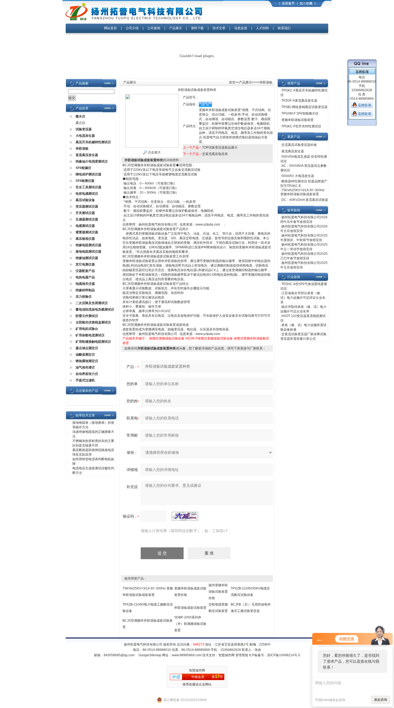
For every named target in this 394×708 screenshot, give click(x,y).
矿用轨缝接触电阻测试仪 (93, 342)
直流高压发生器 (87, 155)
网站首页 (110, 28)
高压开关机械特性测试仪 (93, 142)
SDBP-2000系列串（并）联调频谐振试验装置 (190, 623)
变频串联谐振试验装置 (297, 120)
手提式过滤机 (85, 380)
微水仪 (80, 116)
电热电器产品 (85, 277)
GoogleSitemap (150, 655)
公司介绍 (132, 28)
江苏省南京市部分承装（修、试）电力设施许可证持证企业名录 (302, 297)
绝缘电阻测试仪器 (88, 245)
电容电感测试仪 (87, 194)
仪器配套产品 (85, 271)
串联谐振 (82, 148)
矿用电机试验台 (87, 329)
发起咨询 (380, 700)
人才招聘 (262, 28)
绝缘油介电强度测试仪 (92, 161)
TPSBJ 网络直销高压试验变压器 (304, 107)
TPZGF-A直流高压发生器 (299, 100)
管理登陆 (241, 655)
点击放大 (154, 152)
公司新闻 (154, 28)
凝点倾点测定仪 (87, 348)
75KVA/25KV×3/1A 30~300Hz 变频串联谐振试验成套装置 (302, 192)
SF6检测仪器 (85, 181)
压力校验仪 (84, 296)
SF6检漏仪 (83, 168)
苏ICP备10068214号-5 (283, 655)
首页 (232, 82)
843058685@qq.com (119, 655)
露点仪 (80, 123)
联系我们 (284, 28)
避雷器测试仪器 (87, 232)
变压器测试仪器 (87, 206)
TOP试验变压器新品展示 (219, 147)
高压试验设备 (85, 200)
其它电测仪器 (85, 264)
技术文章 (219, 28)
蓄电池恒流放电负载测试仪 (95, 309)
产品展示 (175, 28)
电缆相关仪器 (85, 284)
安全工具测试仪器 (88, 187)
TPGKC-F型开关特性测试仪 (301, 126)
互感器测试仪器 (87, 219)
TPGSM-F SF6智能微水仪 (299, 113)
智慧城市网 (226, 655)
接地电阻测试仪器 (88, 251)
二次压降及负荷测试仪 (92, 303)
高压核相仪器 (85, 239)
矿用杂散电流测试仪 (90, 335)
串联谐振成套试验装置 (190, 608)
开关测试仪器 (85, 213)
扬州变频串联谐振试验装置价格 (218, 591)
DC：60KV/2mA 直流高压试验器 (304, 200)
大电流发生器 (85, 136)
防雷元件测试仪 (87, 316)
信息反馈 (240, 28)
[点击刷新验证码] (185, 516)
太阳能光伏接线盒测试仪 (93, 322)
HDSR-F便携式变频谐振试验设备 (209, 338)
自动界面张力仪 (87, 374)
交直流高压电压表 (215, 154)
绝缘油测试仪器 (87, 258)
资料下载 (197, 28)
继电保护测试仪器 (88, 174)
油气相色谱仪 (85, 367)
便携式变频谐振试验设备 (166, 338)
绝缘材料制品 (85, 290)
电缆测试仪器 (85, 226)
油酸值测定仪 (85, 354)
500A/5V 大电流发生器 (297, 176)
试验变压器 (84, 129)
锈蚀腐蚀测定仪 (87, 361)
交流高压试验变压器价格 (299, 145)
